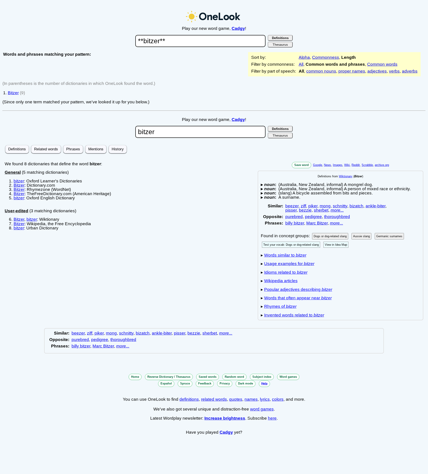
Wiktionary (345, 176)
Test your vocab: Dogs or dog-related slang (291, 244)
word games (262, 409)
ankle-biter (375, 206)
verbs (394, 71)
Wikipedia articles (281, 280)
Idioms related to (285, 272)
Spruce (185, 383)
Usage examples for (289, 263)
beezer (291, 206)
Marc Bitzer (317, 223)
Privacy (225, 383)
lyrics (265, 399)
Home (135, 376)
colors (278, 399)
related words (214, 399)
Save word (301, 165)
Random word (234, 376)
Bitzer (13, 92)
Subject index (261, 376)
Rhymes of (280, 306)
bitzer (19, 181)
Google (317, 165)
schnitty (340, 206)
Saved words (207, 376)
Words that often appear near (298, 298)
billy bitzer (294, 223)
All (301, 64)
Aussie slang (361, 236)
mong (325, 206)
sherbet (321, 210)
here (272, 418)
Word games (288, 376)
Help (264, 383)
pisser (291, 210)
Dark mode (245, 383)
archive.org (382, 165)
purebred (294, 216)
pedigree (313, 216)
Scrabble (367, 165)
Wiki (347, 165)
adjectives (377, 71)
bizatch (356, 206)
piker (312, 206)
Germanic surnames (389, 236)
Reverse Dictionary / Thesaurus (168, 376)
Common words (382, 64)
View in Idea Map (336, 244)
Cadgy (238, 28)
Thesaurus (280, 44)
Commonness (325, 57)
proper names (351, 71)
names (251, 399)
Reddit (356, 165)
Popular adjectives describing (298, 289)
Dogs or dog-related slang (330, 236)
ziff (303, 206)
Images (337, 165)
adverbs (410, 71)
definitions (189, 399)
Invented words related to (294, 315)
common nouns (321, 71)
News (327, 165)
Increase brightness (224, 418)
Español (166, 383)
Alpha (304, 57)
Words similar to (285, 255)
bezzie (305, 210)
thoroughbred (337, 216)
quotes (235, 399)
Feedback (204, 383)
